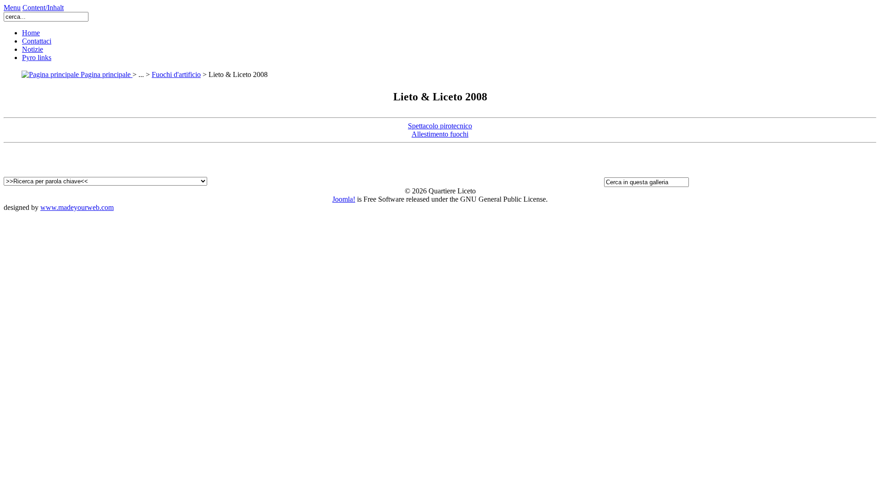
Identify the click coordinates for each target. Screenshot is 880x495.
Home (31, 33)
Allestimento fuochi (440, 134)
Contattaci (36, 41)
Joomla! (343, 199)
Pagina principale (105, 74)
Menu (12, 7)
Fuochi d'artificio (176, 74)
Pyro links (36, 57)
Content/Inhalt (43, 7)
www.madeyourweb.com (77, 207)
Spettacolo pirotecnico (440, 126)
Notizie (32, 49)
